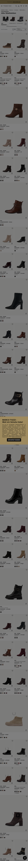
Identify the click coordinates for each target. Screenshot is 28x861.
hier (20, 433)
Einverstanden (14, 440)
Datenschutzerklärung (17, 437)
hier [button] (10, 435)
